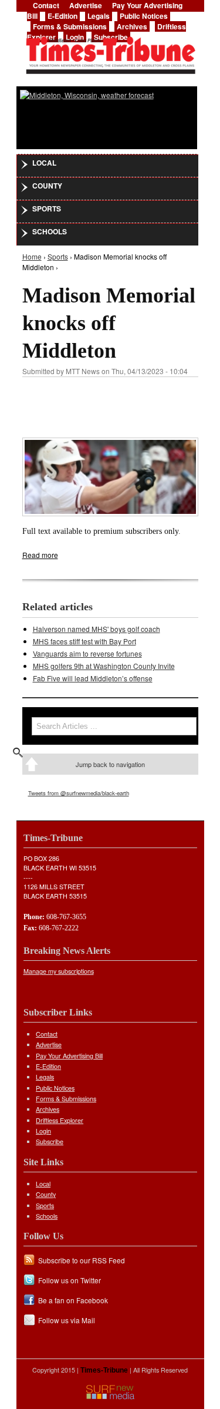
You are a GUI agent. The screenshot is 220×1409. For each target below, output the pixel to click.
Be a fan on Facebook (73, 1300)
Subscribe (49, 1141)
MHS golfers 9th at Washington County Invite (104, 666)
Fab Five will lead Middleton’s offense (93, 678)
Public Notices (144, 16)
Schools (49, 231)
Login (43, 1130)
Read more (40, 555)
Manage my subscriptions (58, 971)
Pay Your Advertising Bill (69, 1055)
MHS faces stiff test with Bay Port (84, 641)
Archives (132, 26)
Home (32, 256)
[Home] (110, 51)
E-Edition (62, 16)
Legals (98, 16)
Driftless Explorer (59, 1120)
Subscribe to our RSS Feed (81, 1260)
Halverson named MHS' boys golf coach (96, 629)
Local (44, 162)
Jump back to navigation (110, 764)
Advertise (49, 1044)
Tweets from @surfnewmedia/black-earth (78, 793)
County (47, 185)
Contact (46, 1034)
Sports (46, 208)
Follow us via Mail (66, 1320)
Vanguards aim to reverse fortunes (87, 653)
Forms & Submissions (70, 26)
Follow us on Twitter (69, 1280)
